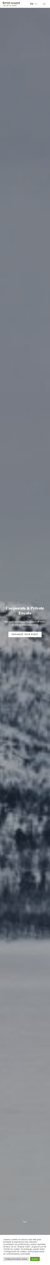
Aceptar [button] (35, 1259)
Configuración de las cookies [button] (16, 1259)
